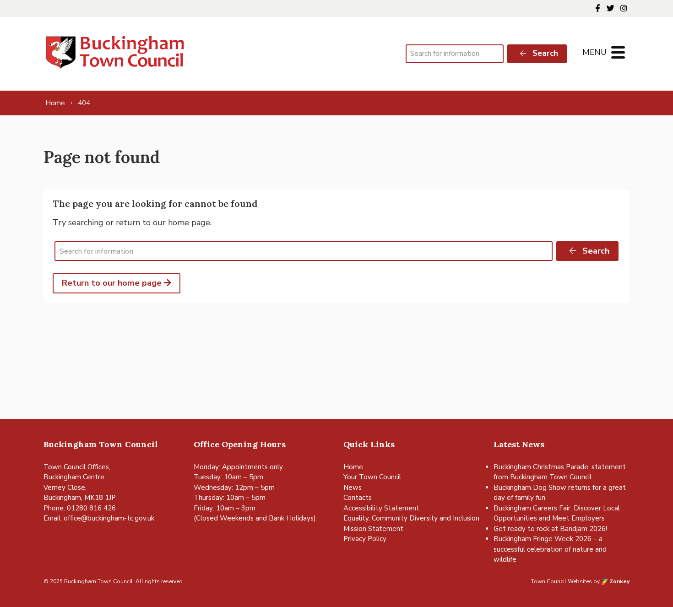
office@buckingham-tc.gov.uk (109, 518)
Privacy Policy (364, 538)
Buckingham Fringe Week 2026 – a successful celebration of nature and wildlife (550, 549)
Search (544, 53)
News (352, 487)
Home (353, 467)
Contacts (357, 497)
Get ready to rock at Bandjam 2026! (550, 528)
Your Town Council (372, 477)
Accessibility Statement (381, 508)
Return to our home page (113, 282)
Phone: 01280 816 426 (79, 508)
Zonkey (619, 581)
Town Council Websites (561, 581)
